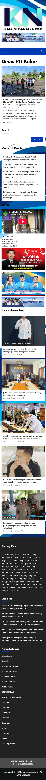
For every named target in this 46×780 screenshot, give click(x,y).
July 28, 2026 (16, 531)
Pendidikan (7, 733)
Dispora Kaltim (8, 676)
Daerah (6, 94)
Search (5, 130)
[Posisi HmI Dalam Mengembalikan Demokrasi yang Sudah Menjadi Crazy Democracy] (23, 461)
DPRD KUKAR (8, 692)
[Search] (41, 51)
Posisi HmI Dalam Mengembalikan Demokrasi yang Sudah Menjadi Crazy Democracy (20, 185)
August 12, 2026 (17, 355)
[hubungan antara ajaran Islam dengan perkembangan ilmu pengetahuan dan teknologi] (23, 505)
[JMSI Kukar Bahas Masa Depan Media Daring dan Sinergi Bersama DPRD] (23, 374)
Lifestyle (6, 712)
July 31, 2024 (16, 108)
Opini (6, 474)
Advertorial (7, 656)
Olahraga (6, 723)
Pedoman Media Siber (23, 764)
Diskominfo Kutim (10, 671)
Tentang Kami (17, 761)
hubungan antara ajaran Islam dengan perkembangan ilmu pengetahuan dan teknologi (20, 195)
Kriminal (20, 343)
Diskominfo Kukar (10, 666)
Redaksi (7, 108)
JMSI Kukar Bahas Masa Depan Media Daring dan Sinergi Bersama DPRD (20, 165)
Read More (7, 122)
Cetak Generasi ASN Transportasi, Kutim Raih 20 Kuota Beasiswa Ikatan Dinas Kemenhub (21, 174)
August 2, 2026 (17, 442)
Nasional (13, 94)
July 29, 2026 (16, 485)
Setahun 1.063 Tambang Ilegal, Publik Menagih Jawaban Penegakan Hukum (19, 158)
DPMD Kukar (7, 687)
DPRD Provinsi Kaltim (11, 697)
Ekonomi (13, 343)
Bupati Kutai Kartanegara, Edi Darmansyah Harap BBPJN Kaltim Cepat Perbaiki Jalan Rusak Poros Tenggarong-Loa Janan (22, 102)
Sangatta (28, 430)
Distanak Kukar (9, 681)
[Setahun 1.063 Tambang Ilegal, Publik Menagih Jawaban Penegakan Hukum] (23, 331)
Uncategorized (8, 743)
